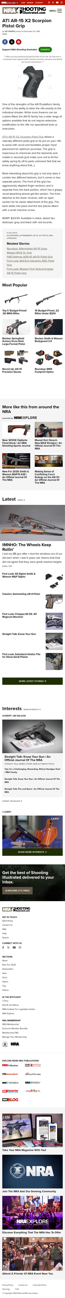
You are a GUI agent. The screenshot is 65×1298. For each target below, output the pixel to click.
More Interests (31, 709)
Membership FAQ (10, 1032)
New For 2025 (9, 964)
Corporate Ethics (39, 1285)
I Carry (6, 812)
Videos (5, 990)
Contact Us (7, 925)
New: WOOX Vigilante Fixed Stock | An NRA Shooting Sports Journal (16, 443)
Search (5, 937)
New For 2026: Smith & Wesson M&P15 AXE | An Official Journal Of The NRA (15, 476)
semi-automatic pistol (43, 764)
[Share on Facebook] (5, 40)
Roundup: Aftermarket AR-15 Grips (27, 249)
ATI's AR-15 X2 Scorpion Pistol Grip (23, 137)
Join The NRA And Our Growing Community (29, 1191)
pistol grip (47, 235)
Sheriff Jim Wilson (14, 715)
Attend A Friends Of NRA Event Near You (27, 1274)
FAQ (4, 929)
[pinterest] (18, 40)
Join (23, 2)
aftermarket (26, 235)
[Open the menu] (59, 10)
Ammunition (7, 969)
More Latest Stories (41, 681)
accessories (13, 235)
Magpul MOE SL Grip (19, 253)
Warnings (6, 1289)
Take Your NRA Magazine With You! (24, 1150)
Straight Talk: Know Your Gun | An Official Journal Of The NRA (28, 758)
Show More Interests (40, 852)
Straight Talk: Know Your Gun (19, 634)
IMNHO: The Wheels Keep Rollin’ (26, 547)
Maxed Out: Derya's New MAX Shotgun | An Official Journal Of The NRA (48, 444)
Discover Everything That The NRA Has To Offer (31, 1232)
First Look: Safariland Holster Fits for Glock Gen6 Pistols (21, 655)
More (20, 500)
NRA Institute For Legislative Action (18, 1009)
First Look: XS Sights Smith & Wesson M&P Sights (19, 575)
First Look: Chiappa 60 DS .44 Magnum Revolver (19, 615)
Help (4, 933)
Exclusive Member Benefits (15, 1028)
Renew (30, 2)
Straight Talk (11, 764)
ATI (40, 235)
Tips (10, 566)
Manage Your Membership (14, 1037)
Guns (4, 977)
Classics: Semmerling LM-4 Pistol (21, 594)
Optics (5, 981)
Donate (39, 2)
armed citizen (25, 764)
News (4, 566)
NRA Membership (10, 1024)
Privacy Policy (7, 1285)
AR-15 (35, 235)
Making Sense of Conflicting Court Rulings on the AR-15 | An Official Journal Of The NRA (47, 477)
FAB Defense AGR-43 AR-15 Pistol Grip (30, 257)
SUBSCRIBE (17, 890)
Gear (4, 34)
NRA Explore (8, 1013)
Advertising (7, 920)
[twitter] (11, 40)
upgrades (11, 238)
